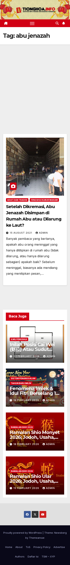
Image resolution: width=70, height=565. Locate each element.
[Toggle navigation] (32, 23)
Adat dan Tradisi (17, 200)
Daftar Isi (33, 556)
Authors (19, 556)
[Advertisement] (35, 81)
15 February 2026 (26, 488)
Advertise (59, 547)
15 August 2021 (21, 232)
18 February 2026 (26, 444)
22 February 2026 (26, 356)
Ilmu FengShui (19, 339)
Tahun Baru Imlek (21, 383)
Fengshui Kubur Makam (44, 200)
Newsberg (60, 532)
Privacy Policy (41, 547)
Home (8, 547)
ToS (28, 547)
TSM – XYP (48, 556)
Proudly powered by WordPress (23, 532)
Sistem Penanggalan (23, 378)
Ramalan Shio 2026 (22, 427)
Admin (43, 232)
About (19, 547)
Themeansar (36, 537)
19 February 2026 (26, 400)
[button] (57, 23)
